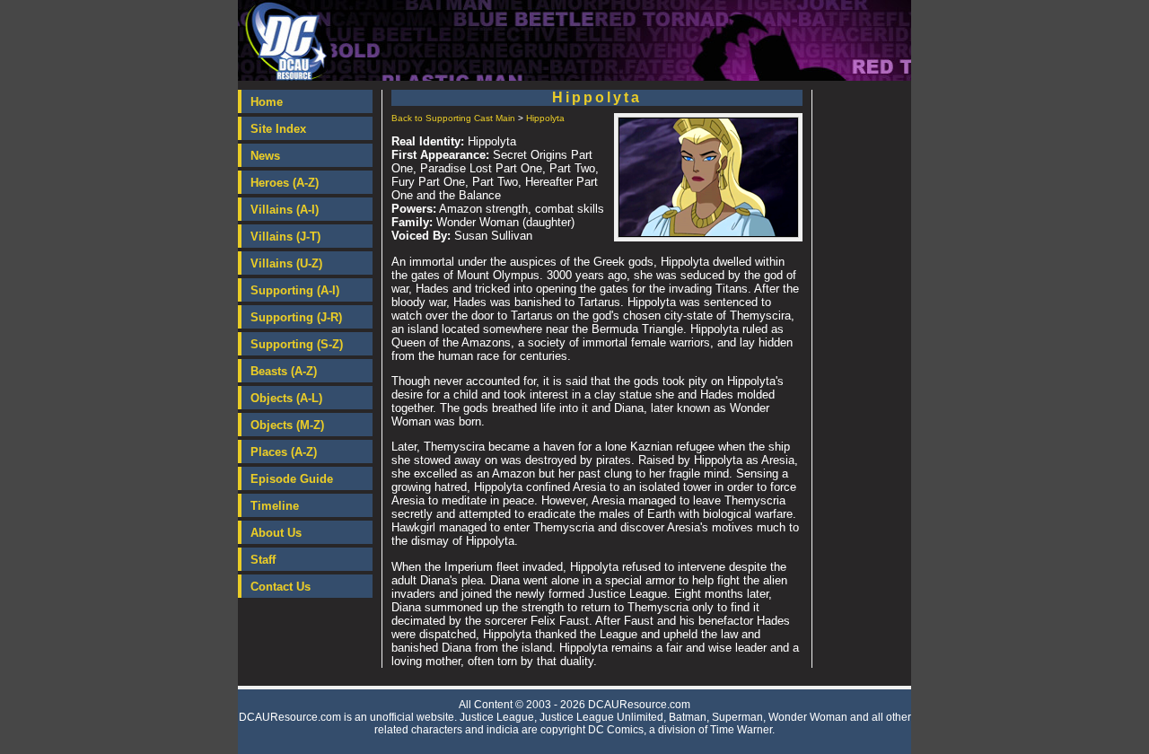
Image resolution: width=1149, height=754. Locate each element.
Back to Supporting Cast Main (453, 118)
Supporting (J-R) (296, 317)
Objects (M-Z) (287, 425)
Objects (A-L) (286, 398)
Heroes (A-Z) (284, 182)
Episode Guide (291, 479)
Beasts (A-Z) (283, 371)
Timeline (274, 506)
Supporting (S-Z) (296, 344)
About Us (276, 532)
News (265, 155)
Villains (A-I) (284, 209)
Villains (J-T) (285, 236)
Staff (263, 559)
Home (266, 102)
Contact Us (280, 586)
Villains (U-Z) (286, 263)
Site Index (278, 129)
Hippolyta (545, 118)
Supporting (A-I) (294, 290)
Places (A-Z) (283, 452)
